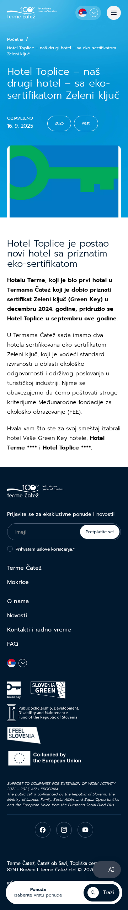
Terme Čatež (24, 568)
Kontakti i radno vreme (39, 629)
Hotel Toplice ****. (66, 447)
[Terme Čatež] (32, 12)
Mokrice (18, 582)
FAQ (12, 644)
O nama (18, 601)
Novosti (17, 615)
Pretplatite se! (100, 532)
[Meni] (114, 13)
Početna (15, 40)
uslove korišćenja (54, 549)
